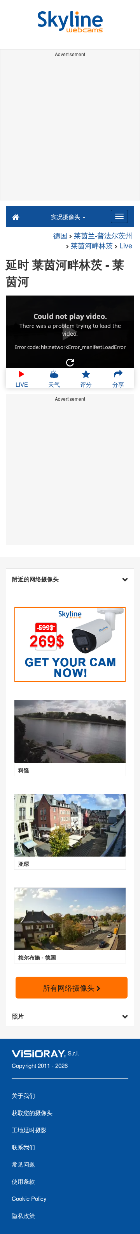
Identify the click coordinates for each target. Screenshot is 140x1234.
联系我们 (23, 1147)
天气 (54, 384)
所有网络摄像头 (69, 987)
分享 (118, 384)
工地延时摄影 (29, 1130)
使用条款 (23, 1181)
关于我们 (23, 1095)
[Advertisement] (70, 130)
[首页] (15, 216)
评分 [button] (86, 384)
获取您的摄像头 (32, 1112)
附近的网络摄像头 (35, 579)
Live (125, 245)
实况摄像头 (66, 216)
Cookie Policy (29, 1198)
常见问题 (23, 1164)
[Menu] (119, 216)
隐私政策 (23, 1215)
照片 (18, 1016)
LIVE (22, 384)
